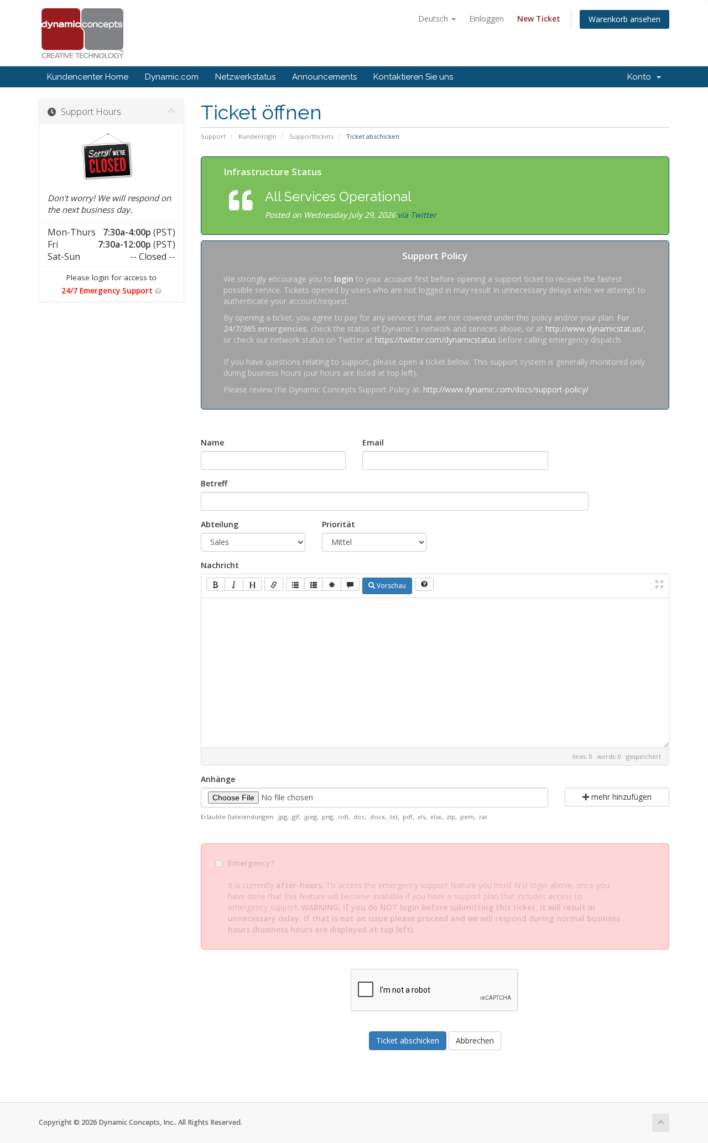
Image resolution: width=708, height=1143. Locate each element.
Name (212, 442)
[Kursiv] (234, 584)
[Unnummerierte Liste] (295, 584)
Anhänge (218, 779)
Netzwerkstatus (245, 77)
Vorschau (390, 585)
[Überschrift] (252, 584)
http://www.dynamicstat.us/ (594, 328)
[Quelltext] (331, 584)
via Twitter (417, 214)
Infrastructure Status (272, 171)
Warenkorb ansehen (624, 19)
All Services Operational (338, 196)
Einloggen (486, 18)
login (343, 279)
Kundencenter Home (87, 77)
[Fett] (215, 584)
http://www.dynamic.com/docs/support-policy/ (506, 389)
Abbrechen (475, 1040)
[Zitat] (350, 584)
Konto (641, 77)
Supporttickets (311, 136)
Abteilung (219, 524)
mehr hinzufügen (620, 796)
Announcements (324, 77)
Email (373, 442)
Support (213, 136)
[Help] (424, 584)
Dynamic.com (172, 77)
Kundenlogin (257, 136)
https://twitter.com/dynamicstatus (435, 339)
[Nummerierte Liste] (313, 584)
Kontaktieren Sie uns (413, 77)
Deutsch (434, 18)
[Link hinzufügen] (273, 584)
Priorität (338, 524)
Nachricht (220, 565)
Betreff (214, 483)
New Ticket (538, 18)
